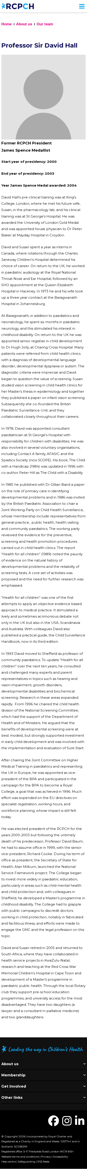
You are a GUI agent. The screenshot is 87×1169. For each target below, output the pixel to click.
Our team (45, 24)
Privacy (46, 1156)
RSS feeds (43, 1161)
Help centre (8, 1161)
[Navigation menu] (82, 6)
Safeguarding (26, 1161)
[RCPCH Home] (17, 6)
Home (6, 24)
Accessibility (60, 1156)
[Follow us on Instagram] (67, 1123)
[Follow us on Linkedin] (79, 1123)
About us (24, 24)
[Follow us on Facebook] (53, 1123)
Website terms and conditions (20, 1156)
